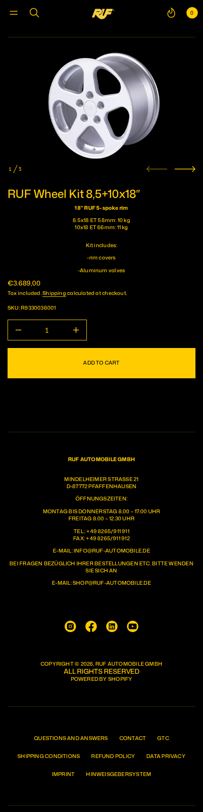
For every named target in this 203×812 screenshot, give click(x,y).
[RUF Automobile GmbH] (103, 12)
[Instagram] (70, 626)
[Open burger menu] (13, 12)
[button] (34, 12)
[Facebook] (91, 626)
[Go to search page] (34, 12)
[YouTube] (132, 626)
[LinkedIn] (112, 626)
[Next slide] (185, 169)
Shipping (54, 293)
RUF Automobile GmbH (128, 664)
